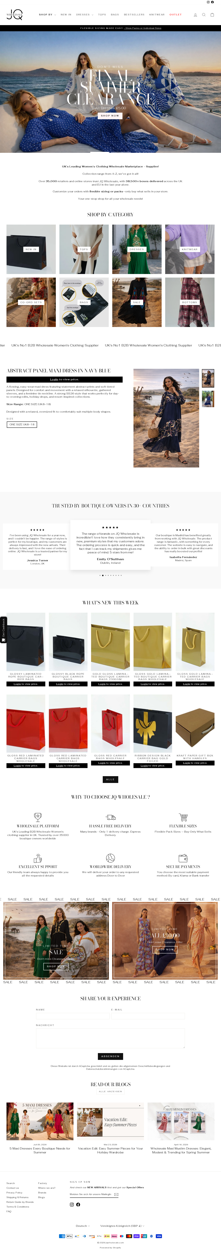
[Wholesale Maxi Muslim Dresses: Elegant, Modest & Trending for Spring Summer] (181, 1121)
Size (10, 419)
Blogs (41, 1197)
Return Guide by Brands (20, 1202)
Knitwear (157, 14)
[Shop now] (165, 941)
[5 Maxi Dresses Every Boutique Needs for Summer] (39, 1121)
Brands (42, 1192)
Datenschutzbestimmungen (102, 1069)
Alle (110, 779)
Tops (102, 14)
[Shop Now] (56, 941)
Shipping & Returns (17, 1197)
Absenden (110, 1056)
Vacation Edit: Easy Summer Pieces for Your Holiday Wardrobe (110, 1150)
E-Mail (117, 1010)
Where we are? (46, 1187)
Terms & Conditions (17, 1206)
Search (10, 1183)
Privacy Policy (14, 1192)
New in (66, 14)
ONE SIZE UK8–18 (22, 424)
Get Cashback (3, 627)
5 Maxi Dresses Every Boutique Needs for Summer (40, 1150)
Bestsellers (134, 14)
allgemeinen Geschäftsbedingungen (144, 1066)
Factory (42, 1183)
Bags (115, 14)
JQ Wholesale (108, 181)
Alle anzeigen (110, 1091)
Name (40, 1010)
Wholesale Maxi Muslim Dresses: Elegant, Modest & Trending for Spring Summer (181, 1150)
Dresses (83, 14)
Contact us (12, 1187)
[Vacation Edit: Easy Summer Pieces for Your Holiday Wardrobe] (110, 1121)
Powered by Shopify (110, 1247)
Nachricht (45, 1025)
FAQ (8, 1211)
